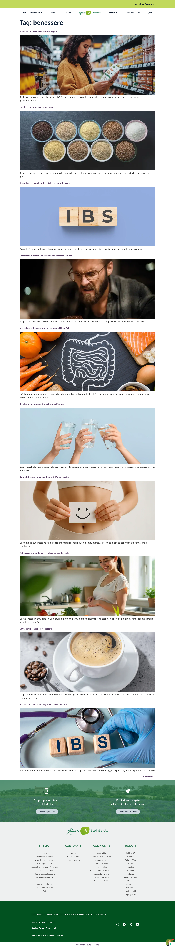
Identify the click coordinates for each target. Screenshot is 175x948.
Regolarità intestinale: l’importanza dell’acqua (42, 404)
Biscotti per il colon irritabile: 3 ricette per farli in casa (45, 183)
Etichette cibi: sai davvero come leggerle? (39, 31)
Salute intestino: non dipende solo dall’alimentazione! (45, 477)
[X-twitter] (131, 924)
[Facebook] (124, 924)
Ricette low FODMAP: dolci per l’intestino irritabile (43, 704)
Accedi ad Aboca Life (144, 4)
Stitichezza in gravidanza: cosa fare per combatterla (44, 553)
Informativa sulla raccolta (87, 945)
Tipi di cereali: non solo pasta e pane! (37, 107)
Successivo (149, 776)
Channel (53, 12)
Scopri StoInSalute (34, 13)
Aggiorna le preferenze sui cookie (47, 935)
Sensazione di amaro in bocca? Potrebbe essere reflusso (46, 255)
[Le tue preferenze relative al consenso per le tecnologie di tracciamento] (171, 944)
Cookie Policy (38, 928)
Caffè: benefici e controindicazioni (36, 629)
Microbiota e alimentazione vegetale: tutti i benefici (44, 328)
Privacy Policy (52, 928)
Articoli (67, 12)
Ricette (115, 13)
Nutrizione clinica (132, 12)
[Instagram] (118, 924)
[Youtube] (137, 924)
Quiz (150, 12)
